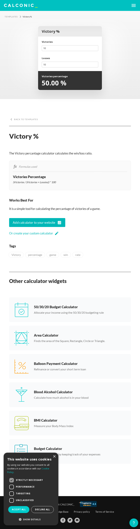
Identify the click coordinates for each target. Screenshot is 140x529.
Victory (16, 254)
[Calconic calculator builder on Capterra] (88, 504)
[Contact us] (77, 520)
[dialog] (31, 489)
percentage (35, 254)
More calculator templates (25, 475)
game (52, 254)
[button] (31, 519)
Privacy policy (82, 511)
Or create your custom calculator (34, 233)
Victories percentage (55, 76)
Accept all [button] (19, 509)
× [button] (54, 456)
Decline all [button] (42, 509)
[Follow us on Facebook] (62, 520)
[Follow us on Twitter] (70, 520)
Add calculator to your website (37, 222)
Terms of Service (104, 511)
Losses (46, 58)
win (65, 254)
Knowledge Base (59, 511)
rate (77, 254)
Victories (47, 41)
